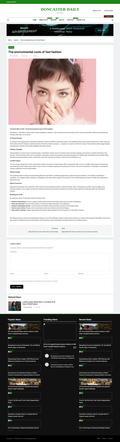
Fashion (54, 19)
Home (34, 20)
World (10, 391)
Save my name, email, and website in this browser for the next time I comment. (35, 281)
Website (80, 273)
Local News (11, 336)
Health (61, 20)
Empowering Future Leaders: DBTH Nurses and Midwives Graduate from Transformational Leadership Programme (23, 361)
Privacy (104, 438)
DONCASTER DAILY (60, 9)
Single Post (44, 19)
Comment (13, 252)
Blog (98, 438)
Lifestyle (71, 19)
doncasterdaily (14, 56)
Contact (110, 438)
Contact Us (80, 20)
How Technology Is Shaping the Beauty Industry (23, 428)
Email (46, 273)
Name (12, 273)
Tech (9, 419)
